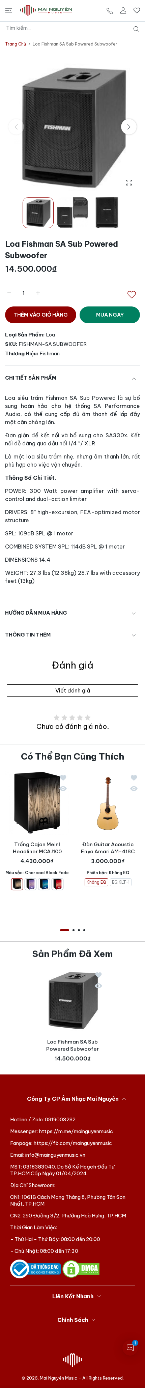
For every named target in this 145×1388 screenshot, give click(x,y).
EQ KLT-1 (120, 881)
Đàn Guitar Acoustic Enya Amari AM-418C (108, 848)
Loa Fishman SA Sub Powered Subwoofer (72, 1045)
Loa (50, 334)
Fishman (49, 353)
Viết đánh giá (72, 690)
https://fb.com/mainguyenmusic (72, 1143)
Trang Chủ (15, 44)
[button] (129, 127)
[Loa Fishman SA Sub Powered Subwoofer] (72, 1000)
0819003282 (60, 1119)
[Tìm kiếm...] (134, 29)
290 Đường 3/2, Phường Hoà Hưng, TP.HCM (74, 1215)
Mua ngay (110, 315)
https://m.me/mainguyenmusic (76, 1131)
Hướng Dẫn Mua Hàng (36, 613)
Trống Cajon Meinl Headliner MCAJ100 (37, 848)
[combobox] (75, 28)
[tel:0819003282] (109, 10)
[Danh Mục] (9, 10)
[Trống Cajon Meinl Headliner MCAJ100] (37, 803)
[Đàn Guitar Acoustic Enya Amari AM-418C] (108, 803)
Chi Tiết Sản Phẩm (30, 378)
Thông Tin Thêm (28, 634)
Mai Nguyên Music (58, 1378)
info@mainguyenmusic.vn (55, 1155)
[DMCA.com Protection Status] (81, 1268)
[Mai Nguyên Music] (46, 10)
